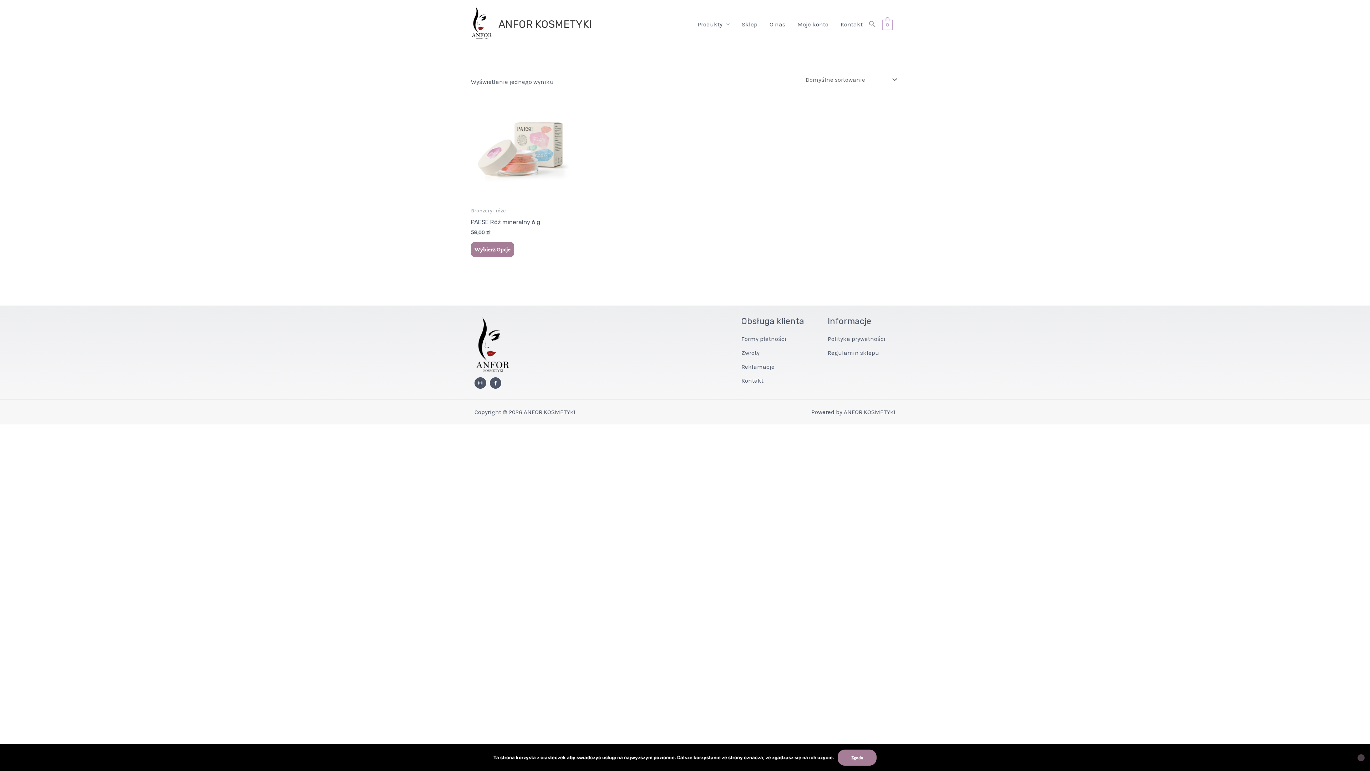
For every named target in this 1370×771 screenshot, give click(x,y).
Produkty (709, 24)
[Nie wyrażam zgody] (1361, 757)
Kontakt (852, 24)
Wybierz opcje (493, 249)
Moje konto (812, 24)
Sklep (749, 24)
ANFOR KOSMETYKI (545, 24)
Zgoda (857, 757)
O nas (777, 24)
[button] (872, 24)
